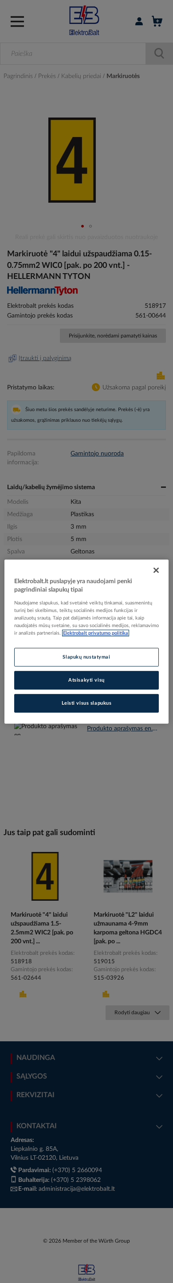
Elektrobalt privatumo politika (95, 633)
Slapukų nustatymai (86, 657)
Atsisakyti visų (86, 680)
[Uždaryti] (156, 570)
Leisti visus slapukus (87, 703)
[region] (86, 641)
